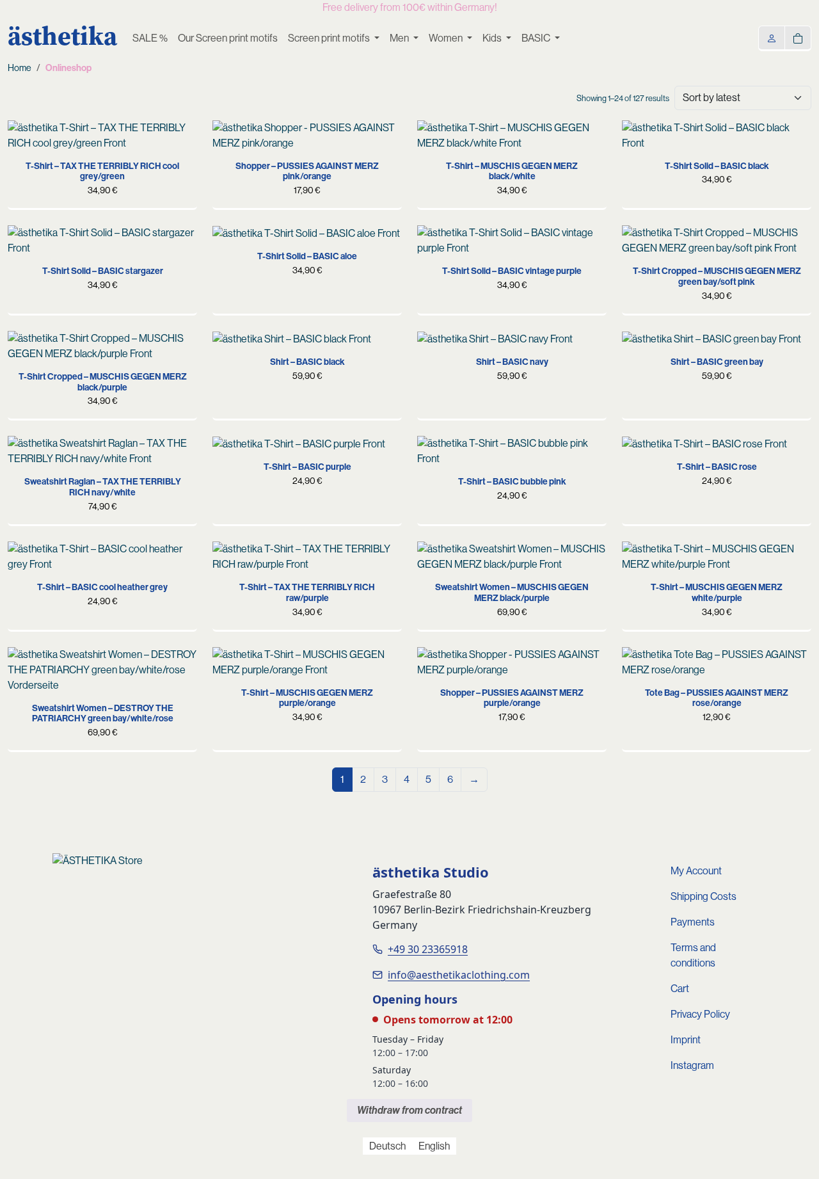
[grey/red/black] (26, 666)
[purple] (231, 149)
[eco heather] (330, 480)
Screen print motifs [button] (330, 38)
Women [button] (447, 38)
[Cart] (798, 37)
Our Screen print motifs (228, 38)
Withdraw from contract (409, 1110)
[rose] (251, 139)
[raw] (26, 139)
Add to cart (307, 147)
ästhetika (62, 36)
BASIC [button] (536, 38)
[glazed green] (271, 480)
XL (127, 147)
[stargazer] (661, 153)
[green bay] (515, 139)
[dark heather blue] (311, 480)
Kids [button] (493, 38)
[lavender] (476, 195)
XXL (343, 568)
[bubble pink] (456, 560)
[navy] (251, 380)
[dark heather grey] (231, 480)
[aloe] (641, 154)
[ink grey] (251, 480)
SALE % (150, 38)
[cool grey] (231, 560)
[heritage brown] (350, 480)
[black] (495, 139)
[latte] (370, 480)
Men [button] (400, 38)
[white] (390, 455)
